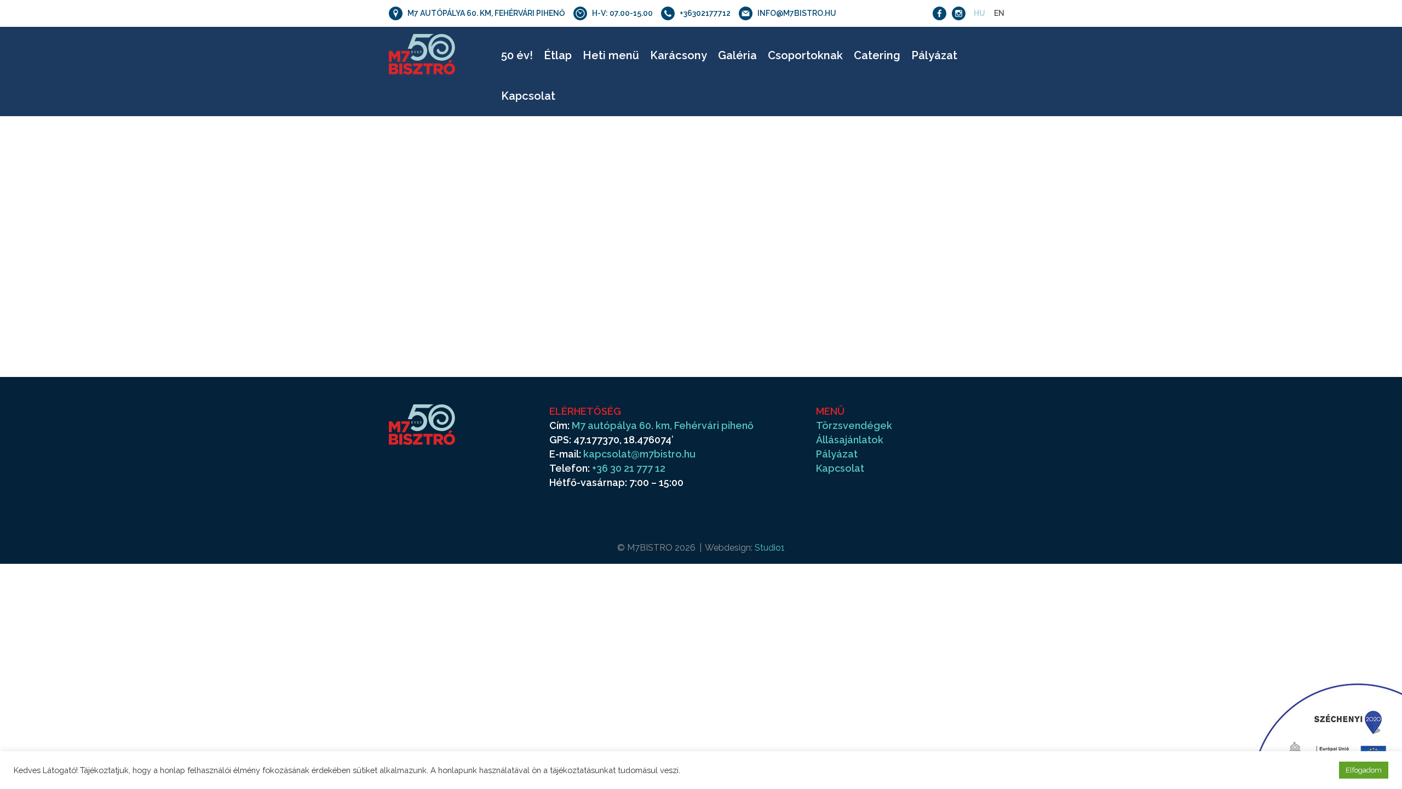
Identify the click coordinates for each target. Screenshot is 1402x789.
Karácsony (678, 55)
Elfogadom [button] (1364, 770)
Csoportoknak (805, 55)
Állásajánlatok (849, 439)
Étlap (558, 55)
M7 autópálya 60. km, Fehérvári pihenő (663, 425)
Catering (877, 55)
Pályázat (934, 55)
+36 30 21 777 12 (628, 468)
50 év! (517, 55)
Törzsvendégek (854, 425)
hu (979, 13)
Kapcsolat (528, 95)
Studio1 (770, 547)
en (999, 13)
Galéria (737, 55)
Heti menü (611, 55)
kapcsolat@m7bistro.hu (639, 454)
